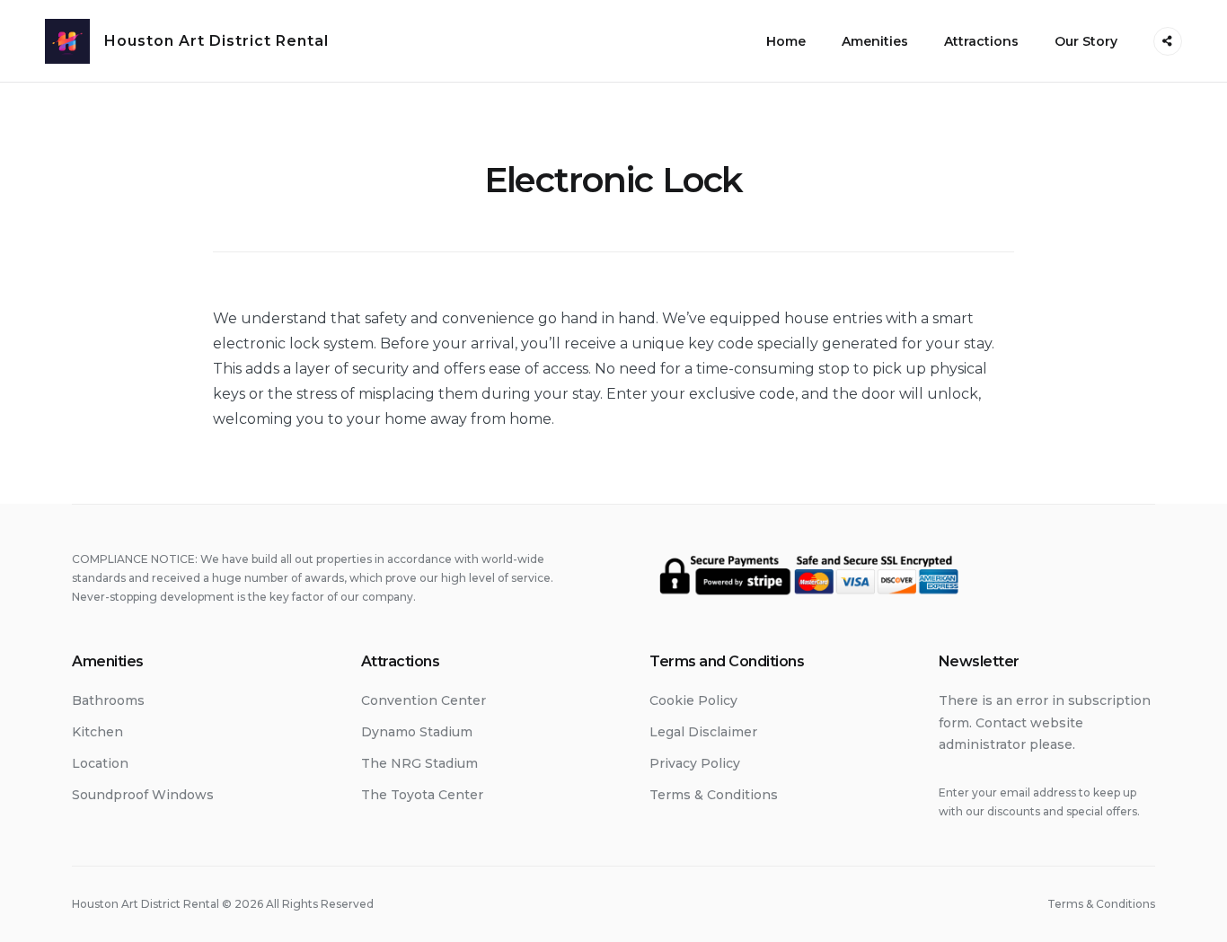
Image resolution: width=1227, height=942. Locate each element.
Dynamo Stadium (416, 732)
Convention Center (423, 700)
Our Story (1086, 41)
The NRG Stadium (419, 763)
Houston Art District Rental (216, 40)
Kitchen (97, 732)
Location (100, 763)
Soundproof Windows (143, 795)
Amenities (875, 41)
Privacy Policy (694, 763)
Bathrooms (108, 700)
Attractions (981, 41)
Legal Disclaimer (703, 732)
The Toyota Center (422, 795)
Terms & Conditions (713, 795)
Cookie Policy (693, 700)
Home (786, 41)
